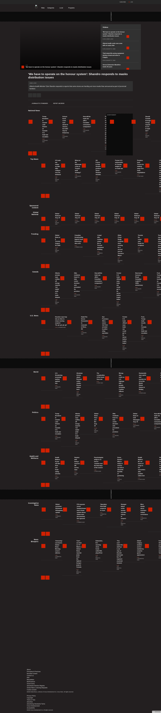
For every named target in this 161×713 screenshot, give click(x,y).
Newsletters (30, 679)
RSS (28, 677)
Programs (71, 8)
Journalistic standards (40, 103)
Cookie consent (31, 690)
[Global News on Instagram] (116, 654)
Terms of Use (31, 700)
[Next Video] (35, 153)
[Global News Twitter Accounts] (65, 654)
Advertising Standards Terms (36, 704)
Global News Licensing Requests (37, 688)
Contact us (30, 675)
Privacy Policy (31, 696)
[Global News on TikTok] (65, 667)
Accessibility (31, 708)
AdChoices (157, 711)
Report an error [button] (58, 103)
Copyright (30, 698)
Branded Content (32, 673)
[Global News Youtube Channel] (90, 654)
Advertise (30, 702)
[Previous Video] (30, 153)
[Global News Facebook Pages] (39, 654)
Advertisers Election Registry (36, 685)
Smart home (31, 683)
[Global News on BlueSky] (116, 667)
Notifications (31, 681)
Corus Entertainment (33, 706)
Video (43, 8)
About (29, 669)
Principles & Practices (34, 671)
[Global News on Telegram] (90, 667)
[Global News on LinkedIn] (39, 667)
